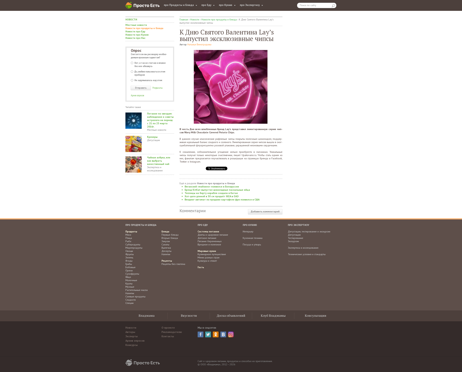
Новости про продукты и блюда (144, 28)
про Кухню (225, 5)
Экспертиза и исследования (155, 169)
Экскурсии (293, 241)
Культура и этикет (207, 260)
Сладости (130, 299)
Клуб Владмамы (273, 315)
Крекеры (152, 137)
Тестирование (295, 238)
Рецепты (167, 260)
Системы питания (208, 231)
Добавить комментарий (265, 211)
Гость (201, 267)
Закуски (166, 241)
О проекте (168, 327)
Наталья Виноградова (199, 44)
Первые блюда (170, 234)
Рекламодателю (172, 332)
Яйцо (128, 277)
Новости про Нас (135, 38)
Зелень (129, 257)
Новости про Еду (135, 31)
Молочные (131, 280)
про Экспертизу (250, 5)
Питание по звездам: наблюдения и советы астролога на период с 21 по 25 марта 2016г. (160, 120)
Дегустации (153, 140)
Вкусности (189, 315)
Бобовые (130, 267)
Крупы (128, 283)
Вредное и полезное (209, 244)
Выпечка (166, 247)
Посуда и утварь (252, 244)
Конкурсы (131, 345)
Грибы (128, 264)
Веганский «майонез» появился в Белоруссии (212, 186)
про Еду (206, 5)
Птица (128, 238)
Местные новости (136, 25)
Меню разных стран (208, 257)
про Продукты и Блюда (179, 5)
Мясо (128, 234)
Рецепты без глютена (173, 264)
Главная (184, 19)
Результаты (157, 87)
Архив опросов (137, 95)
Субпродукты (132, 244)
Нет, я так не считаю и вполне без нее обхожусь (150, 64)
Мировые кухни (207, 251)
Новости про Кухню (137, 34)
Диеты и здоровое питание (213, 234)
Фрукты (129, 254)
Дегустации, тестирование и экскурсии (309, 231)
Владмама (146, 315)
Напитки (129, 293)
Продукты (131, 231)
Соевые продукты (135, 296)
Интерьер (248, 231)
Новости (131, 19)
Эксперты (131, 336)
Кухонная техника (252, 238)
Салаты (165, 244)
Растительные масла (136, 290)
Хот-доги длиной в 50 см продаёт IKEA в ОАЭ (212, 196)
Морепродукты (133, 247)
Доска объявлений (231, 315)
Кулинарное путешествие (212, 254)
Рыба (128, 241)
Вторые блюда (170, 238)
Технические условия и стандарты (307, 254)
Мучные (129, 286)
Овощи (129, 251)
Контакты (168, 336)
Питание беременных (210, 241)
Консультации (315, 315)
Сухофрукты (132, 273)
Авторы (130, 332)
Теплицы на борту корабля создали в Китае (211, 193)
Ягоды (128, 260)
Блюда (165, 231)
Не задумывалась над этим (148, 80)
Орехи (129, 270)
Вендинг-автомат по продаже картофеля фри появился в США (222, 199)
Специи (129, 303)
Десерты (166, 251)
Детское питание (207, 238)
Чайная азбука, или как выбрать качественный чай (158, 161)
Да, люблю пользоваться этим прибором (149, 73)
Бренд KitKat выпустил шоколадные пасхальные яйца (217, 189)
